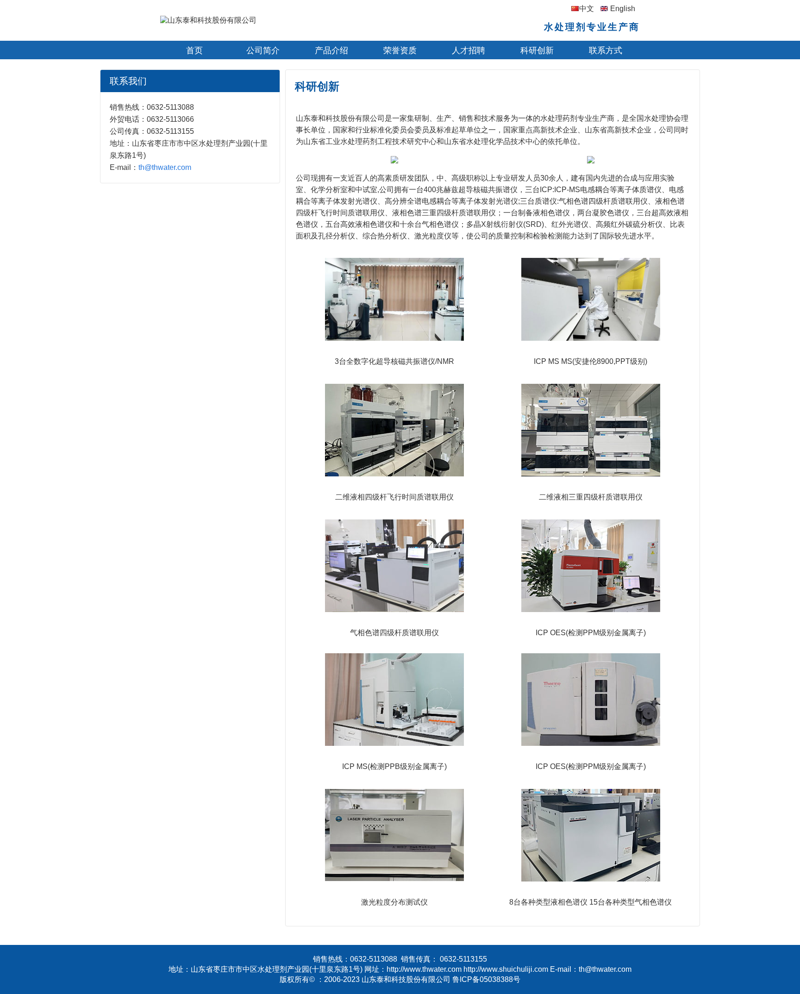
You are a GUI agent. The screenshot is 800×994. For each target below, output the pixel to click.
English (622, 9)
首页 (194, 50)
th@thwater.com (164, 167)
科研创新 (537, 50)
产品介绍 (331, 50)
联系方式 (605, 50)
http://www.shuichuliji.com (505, 969)
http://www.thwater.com (424, 969)
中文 (586, 9)
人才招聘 (468, 50)
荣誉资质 (400, 50)
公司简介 (263, 50)
